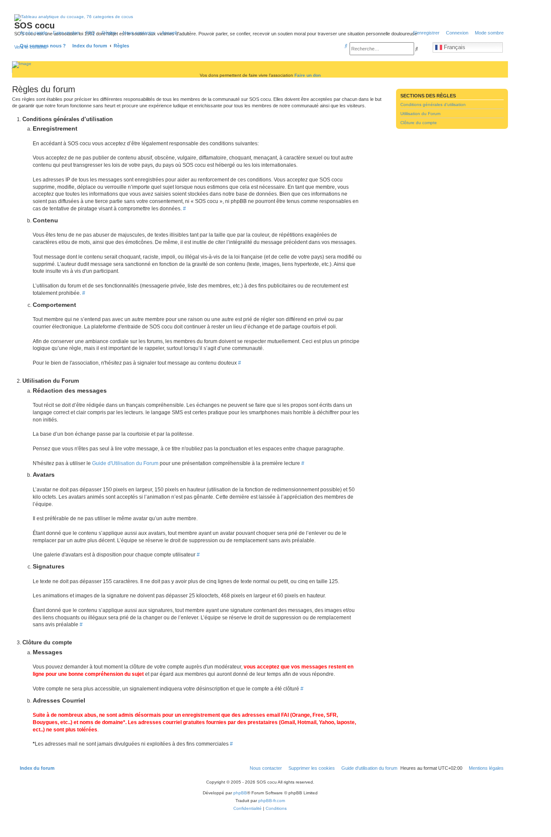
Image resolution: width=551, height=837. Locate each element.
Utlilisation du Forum (420, 113)
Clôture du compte (418, 122)
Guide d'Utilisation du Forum (125, 463)
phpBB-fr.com (271, 800)
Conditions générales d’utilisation (433, 104)
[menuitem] (88, 32)
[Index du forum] (51, 36)
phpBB (240, 792)
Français (453, 47)
